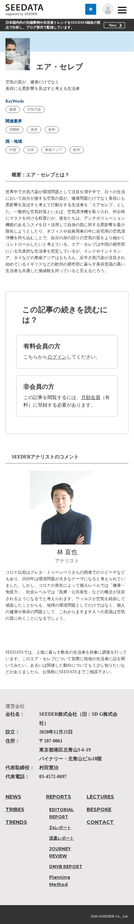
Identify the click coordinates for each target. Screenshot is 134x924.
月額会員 (90, 397)
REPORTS (58, 797)
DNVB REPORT (65, 866)
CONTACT (100, 822)
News (112, 25)
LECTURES (100, 797)
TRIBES (14, 809)
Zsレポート (60, 827)
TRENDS (16, 822)
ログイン (57, 357)
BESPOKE (99, 809)
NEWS (13, 797)
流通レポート (61, 838)
